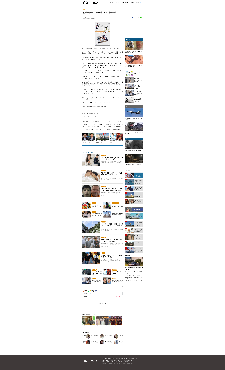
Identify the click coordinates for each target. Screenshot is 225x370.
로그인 (103, 358)
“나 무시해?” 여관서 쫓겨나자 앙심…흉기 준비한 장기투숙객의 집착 (115, 326)
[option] (88, 322)
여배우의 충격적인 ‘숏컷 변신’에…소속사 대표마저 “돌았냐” (119, 343)
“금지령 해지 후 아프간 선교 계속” (89, 115)
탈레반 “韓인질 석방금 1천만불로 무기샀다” (90, 113)
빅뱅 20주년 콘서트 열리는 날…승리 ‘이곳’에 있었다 (91, 343)
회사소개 (106, 358)
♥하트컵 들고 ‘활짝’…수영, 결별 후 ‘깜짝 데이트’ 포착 (105, 343)
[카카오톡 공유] (138, 18)
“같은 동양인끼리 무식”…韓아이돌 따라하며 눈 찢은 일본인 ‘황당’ (88, 326)
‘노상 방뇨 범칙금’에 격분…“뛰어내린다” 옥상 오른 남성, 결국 (101, 326)
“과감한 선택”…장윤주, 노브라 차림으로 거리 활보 (119, 337)
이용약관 (109, 358)
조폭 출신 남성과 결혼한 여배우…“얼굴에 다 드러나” (91, 337)
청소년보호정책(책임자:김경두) (122, 358)
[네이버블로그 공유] (141, 18)
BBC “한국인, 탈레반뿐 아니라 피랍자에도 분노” (91, 117)
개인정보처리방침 (114, 358)
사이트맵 (136, 358)
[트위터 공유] (135, 18)
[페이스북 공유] (132, 18)
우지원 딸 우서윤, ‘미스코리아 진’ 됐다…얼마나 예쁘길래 (105, 337)
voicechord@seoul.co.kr (103, 103)
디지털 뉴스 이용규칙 (131, 358)
